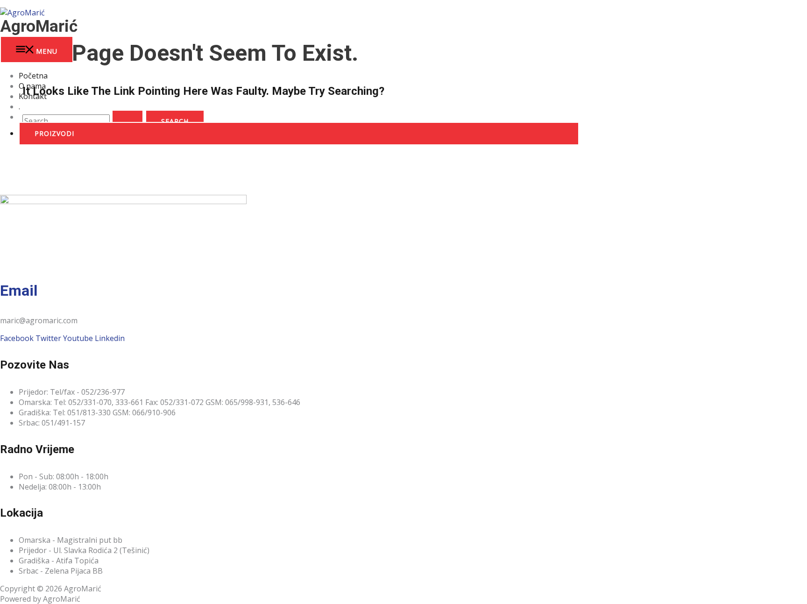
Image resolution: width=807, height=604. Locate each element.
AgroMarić (39, 26)
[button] (299, 133)
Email (18, 290)
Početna (33, 76)
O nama (32, 86)
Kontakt (33, 96)
